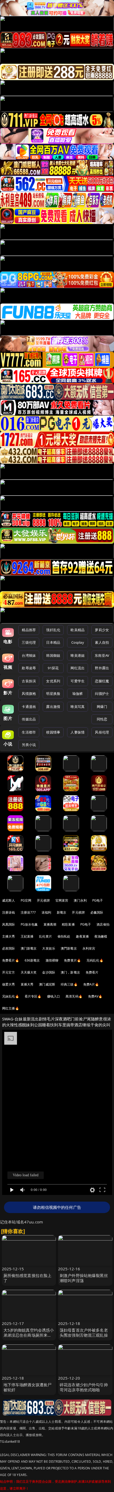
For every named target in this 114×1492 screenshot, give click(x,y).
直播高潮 (49, 924)
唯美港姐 (78, 655)
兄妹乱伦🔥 (10, 996)
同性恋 (102, 719)
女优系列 (53, 681)
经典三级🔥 (69, 984)
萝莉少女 (102, 629)
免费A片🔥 (91, 984)
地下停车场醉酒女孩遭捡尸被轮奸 (27, 1387)
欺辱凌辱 (29, 668)
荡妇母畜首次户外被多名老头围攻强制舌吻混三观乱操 (84, 1332)
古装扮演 (29, 681)
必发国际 (8, 948)
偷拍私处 (64, 936)
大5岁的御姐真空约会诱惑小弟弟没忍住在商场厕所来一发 (28, 1335)
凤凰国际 (8, 924)
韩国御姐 (53, 655)
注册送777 (28, 912)
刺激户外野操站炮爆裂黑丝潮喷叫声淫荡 (84, 1278)
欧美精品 (78, 629)
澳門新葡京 (69, 948)
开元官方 (8, 972)
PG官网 (26, 900)
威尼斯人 (8, 900)
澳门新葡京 (29, 948)
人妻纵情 (78, 732)
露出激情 (53, 706)
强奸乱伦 (53, 629)
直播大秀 (27, 984)
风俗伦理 (102, 732)
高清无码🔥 (73, 996)
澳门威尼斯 (47, 984)
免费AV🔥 (95, 996)
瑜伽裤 (77, 693)
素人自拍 (102, 642)
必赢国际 (96, 912)
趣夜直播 (82, 936)
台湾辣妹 (29, 655)
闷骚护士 (102, 693)
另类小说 (29, 744)
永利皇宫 (88, 948)
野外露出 (102, 668)
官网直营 (61, 900)
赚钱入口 (53, 996)
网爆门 (102, 706)
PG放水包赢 (29, 924)
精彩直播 (68, 924)
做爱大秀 (8, 984)
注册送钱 (8, 912)
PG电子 (97, 900)
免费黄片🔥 (72, 960)
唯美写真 (78, 706)
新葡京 (61, 912)
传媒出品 (29, 719)
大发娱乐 (48, 948)
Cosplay (77, 642)
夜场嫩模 (100, 936)
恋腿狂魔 (102, 681)
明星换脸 (53, 693)
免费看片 (92, 972)
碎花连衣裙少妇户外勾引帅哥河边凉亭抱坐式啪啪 (84, 1387)
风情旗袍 (29, 693)
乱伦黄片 (45, 936)
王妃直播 (27, 936)
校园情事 (53, 732)
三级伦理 (29, 642)
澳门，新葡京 (70, 972)
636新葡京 (32, 960)
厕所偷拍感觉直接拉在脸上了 (27, 1278)
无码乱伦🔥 (94, 960)
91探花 (53, 668)
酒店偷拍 (103, 924)
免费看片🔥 (10, 960)
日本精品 (53, 642)
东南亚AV (102, 655)
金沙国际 (48, 972)
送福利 (46, 912)
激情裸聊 (52, 960)
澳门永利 (80, 900)
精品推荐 (29, 629)
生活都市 (29, 732)
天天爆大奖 (29, 972)
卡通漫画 (29, 706)
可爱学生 (78, 681)
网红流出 (78, 668)
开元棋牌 (43, 900)
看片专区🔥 (33, 996)
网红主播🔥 (10, 1008)
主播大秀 (8, 936)
